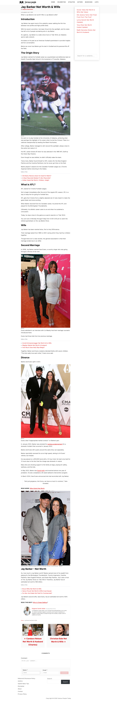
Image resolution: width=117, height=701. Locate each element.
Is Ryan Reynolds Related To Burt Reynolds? (36, 178)
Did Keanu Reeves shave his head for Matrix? (36, 176)
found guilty (41, 470)
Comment (24, 658)
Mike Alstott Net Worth (37, 488)
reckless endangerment (54, 444)
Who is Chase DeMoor (40, 602)
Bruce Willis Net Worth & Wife (31, 589)
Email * (45, 670)
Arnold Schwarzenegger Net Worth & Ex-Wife (36, 343)
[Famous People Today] (27, 2)
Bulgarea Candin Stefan (28, 9)
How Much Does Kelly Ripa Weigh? (33, 347)
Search (49, 678)
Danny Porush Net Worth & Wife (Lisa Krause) (37, 591)
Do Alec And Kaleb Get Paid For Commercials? (37, 593)
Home (22, 620)
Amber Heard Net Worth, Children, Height (35, 180)
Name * (25, 670)
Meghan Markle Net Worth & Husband (34, 345)
